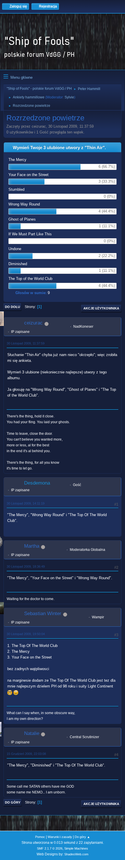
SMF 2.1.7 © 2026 (50, 848)
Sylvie (69, 97)
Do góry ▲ (82, 837)
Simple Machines (76, 848)
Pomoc (40, 837)
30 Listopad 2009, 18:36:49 (26, 566)
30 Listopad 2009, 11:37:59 (25, 343)
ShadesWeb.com (76, 854)
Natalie (31, 733)
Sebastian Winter (42, 613)
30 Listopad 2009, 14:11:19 (25, 503)
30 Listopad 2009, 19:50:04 (26, 634)
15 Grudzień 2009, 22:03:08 (26, 754)
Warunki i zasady (60, 837)
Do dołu (12, 307)
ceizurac (33, 323)
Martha (31, 546)
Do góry (12, 802)
